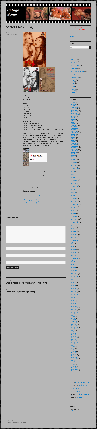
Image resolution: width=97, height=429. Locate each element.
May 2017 (73, 246)
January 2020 (74, 198)
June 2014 (73, 299)
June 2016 (73, 263)
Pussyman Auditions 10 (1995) (31, 195)
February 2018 (74, 233)
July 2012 (73, 330)
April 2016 (73, 266)
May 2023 (73, 138)
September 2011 (74, 342)
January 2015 (74, 288)
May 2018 (73, 228)
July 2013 (73, 315)
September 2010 (75, 358)
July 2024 (73, 117)
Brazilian (74, 73)
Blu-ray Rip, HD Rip (75, 65)
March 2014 (73, 303)
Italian (73, 83)
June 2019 (73, 209)
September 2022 (75, 150)
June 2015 (73, 281)
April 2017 (73, 248)
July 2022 (73, 153)
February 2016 (74, 269)
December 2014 (74, 290)
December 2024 (74, 110)
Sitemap (8, 422)
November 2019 (74, 201)
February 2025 (74, 107)
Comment (9, 224)
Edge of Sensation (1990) (30, 199)
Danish (73, 74)
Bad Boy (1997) (27, 197)
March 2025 (73, 105)
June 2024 (73, 119)
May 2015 (73, 282)
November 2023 (74, 129)
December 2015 (74, 272)
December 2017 (74, 236)
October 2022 (74, 149)
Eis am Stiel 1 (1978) (83, 399)
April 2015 (73, 284)
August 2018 (74, 224)
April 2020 (73, 194)
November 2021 (74, 165)
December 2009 (74, 369)
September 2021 (75, 168)
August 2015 (73, 278)
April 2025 (73, 104)
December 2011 (74, 337)
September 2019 (74, 204)
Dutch (73, 76)
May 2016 (73, 264)
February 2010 (74, 367)
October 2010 (74, 357)
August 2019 (73, 206)
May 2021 (73, 174)
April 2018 (73, 230)
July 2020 (73, 189)
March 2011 (73, 351)
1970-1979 (73, 59)
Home (72, 36)
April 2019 (73, 212)
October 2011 (74, 340)
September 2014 (75, 294)
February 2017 (74, 251)
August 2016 (73, 260)
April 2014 (73, 302)
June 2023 (73, 137)
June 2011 (73, 346)
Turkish (74, 92)
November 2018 (74, 219)
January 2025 (74, 108)
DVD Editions (74, 68)
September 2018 (75, 222)
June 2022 (73, 155)
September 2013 (75, 312)
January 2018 (74, 234)
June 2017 (73, 245)
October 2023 (74, 131)
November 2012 (74, 324)
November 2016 (74, 255)
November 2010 (74, 355)
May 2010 (73, 363)
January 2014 (74, 306)
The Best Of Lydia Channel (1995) (32, 201)
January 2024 (74, 126)
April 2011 (73, 349)
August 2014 (74, 296)
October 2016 (74, 257)
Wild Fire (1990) (80, 397)
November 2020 (74, 183)
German (74, 80)
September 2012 (75, 327)
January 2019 (74, 216)
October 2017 (74, 239)
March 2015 (73, 285)
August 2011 (73, 343)
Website (8, 260)
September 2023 (75, 132)
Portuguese (75, 88)
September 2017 (74, 240)
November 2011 (74, 339)
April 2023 (73, 140)
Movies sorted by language (77, 71)
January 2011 (74, 354)
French (73, 79)
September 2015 (74, 276)
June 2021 (73, 173)
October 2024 (74, 113)
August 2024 (74, 116)
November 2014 (74, 291)
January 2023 (74, 144)
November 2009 (74, 370)
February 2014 (74, 305)
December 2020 (74, 182)
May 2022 (73, 156)
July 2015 (73, 279)
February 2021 (74, 179)
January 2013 (74, 322)
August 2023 (74, 134)
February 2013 (74, 321)
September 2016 (74, 258)
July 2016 (73, 261)
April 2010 (73, 364)
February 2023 (74, 143)
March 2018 (73, 231)
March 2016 (73, 267)
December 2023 (74, 128)
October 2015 (74, 275)
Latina (73, 86)
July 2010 (73, 360)
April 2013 (73, 318)
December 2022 (74, 146)
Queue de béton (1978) (83, 385)
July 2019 (73, 207)
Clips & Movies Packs (76, 67)
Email (8, 253)
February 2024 (74, 125)
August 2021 (74, 170)
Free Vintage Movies (11, 420)
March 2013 (73, 319)
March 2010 (73, 366)
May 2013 (73, 316)
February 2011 (74, 352)
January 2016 (74, 270)
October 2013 (74, 311)
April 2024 (73, 122)
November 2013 (74, 309)
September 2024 (75, 114)
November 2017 (74, 237)
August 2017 (73, 242)
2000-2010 (73, 64)
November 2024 (74, 111)
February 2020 (74, 197)
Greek (73, 82)
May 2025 (73, 102)
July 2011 (73, 345)
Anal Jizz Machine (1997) (30, 203)
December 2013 (74, 308)
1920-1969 (73, 58)
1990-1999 (8, 34)
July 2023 (73, 135)
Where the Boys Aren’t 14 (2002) (82, 384)
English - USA (14, 34)
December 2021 (74, 164)
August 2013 (74, 313)
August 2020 (74, 188)
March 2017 (73, 249)
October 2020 (74, 185)
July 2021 (73, 171)
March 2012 (73, 333)
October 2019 (74, 203)
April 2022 (73, 158)
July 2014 (73, 297)
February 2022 (74, 161)
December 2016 (74, 254)
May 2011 (73, 348)
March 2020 (74, 195)
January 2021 (74, 180)
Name (8, 246)
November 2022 (74, 147)
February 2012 (74, 334)
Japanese (74, 85)
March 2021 (73, 177)
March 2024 (74, 123)
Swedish (74, 91)
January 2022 (74, 162)
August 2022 (74, 152)
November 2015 (74, 273)
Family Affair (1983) (81, 393)
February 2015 (74, 287)
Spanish (74, 89)
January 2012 (74, 336)
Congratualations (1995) (79, 381)
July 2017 (73, 243)
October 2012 (74, 325)
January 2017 (74, 252)
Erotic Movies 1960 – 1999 (77, 70)
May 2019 (73, 210)
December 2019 (74, 200)
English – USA (75, 77)
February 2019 (74, 215)
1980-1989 (73, 61)
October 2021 (74, 167)
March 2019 (73, 213)
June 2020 (73, 191)
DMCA (71, 410)
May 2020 (73, 192)
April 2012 (73, 331)
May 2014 (73, 300)
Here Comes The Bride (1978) (82, 382)
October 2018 (74, 221)
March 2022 (73, 159)
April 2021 (73, 176)
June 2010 (73, 361)
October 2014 (74, 293)
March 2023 (73, 141)
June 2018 (73, 227)
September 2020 (75, 186)
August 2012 (74, 328)
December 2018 (74, 218)
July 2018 (73, 225)
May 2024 (73, 120)
